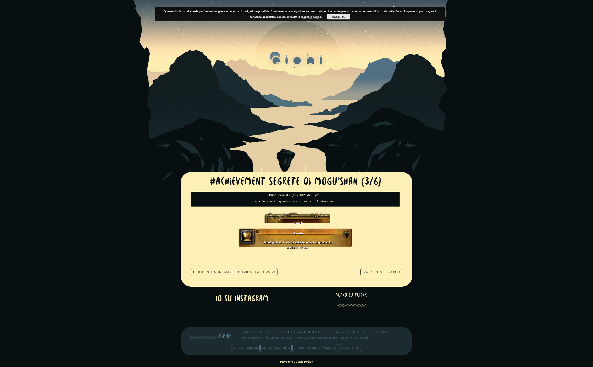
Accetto (338, 17)
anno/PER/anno (276, 347)
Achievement (326, 201)
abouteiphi (350, 347)
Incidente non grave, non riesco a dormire (235, 272)
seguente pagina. (311, 17)
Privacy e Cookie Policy (296, 361)
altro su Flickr (351, 295)
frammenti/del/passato (315, 347)
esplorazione (245, 347)
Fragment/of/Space (380, 272)
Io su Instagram (242, 299)
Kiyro (315, 195)
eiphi (296, 63)
